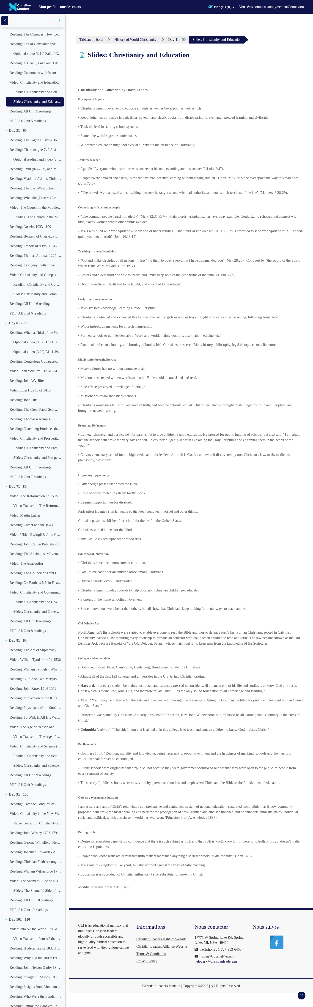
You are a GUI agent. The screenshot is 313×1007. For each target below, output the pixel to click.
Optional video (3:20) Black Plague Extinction (37, 352)
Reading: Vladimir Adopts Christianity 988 (36, 179)
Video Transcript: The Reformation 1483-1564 (37, 506)
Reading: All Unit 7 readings (30, 467)
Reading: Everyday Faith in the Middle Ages (36, 265)
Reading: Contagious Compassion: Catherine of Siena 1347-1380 (36, 361)
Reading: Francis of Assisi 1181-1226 (36, 246)
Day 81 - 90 (18, 640)
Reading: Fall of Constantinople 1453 (36, 44)
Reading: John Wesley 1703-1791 (34, 833)
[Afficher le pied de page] (301, 995)
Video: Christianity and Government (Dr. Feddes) (36, 592)
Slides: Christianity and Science (36, 765)
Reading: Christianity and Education (37, 92)
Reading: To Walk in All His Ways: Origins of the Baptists (36, 717)
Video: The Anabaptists (27, 563)
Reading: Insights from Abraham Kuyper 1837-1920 (36, 987)
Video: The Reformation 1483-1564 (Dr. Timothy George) (36, 496)
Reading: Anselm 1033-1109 (30, 227)
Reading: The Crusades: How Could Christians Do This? (36, 34)
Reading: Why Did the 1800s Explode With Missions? (36, 958)
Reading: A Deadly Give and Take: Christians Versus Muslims (36, 63)
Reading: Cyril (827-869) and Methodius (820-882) (36, 169)
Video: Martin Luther (25, 515)
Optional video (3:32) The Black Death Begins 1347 (37, 342)
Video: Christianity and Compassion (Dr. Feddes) (36, 275)
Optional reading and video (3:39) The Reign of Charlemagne (37, 159)
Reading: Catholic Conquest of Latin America (36, 804)
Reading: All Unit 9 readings (30, 775)
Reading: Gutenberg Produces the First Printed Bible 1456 (36, 429)
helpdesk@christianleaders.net (216, 961)
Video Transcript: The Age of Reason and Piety (37, 737)
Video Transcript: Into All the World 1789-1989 (37, 939)
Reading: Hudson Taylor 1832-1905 (36, 948)
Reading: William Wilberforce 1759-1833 (36, 871)
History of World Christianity (135, 39)
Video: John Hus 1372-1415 (30, 390)
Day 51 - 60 (18, 130)
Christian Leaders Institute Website (161, 939)
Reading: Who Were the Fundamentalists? (36, 996)
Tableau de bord (91, 39)
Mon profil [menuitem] (47, 7)
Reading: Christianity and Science (37, 756)
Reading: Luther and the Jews (31, 525)
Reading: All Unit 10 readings (31, 900)
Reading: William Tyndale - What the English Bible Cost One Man (36, 669)
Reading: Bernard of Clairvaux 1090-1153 (36, 236)
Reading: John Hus (23, 400)
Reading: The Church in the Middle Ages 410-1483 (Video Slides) (37, 217)
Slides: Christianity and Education (37, 102)
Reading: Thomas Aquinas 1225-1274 (36, 255)
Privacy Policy (146, 961)
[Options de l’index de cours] (59, 20)
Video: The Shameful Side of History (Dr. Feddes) (36, 881)
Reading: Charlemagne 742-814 (33, 150)
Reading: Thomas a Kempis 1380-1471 (36, 419)
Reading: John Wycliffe (27, 381)
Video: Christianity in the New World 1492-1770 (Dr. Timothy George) (36, 813)
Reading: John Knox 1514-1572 (33, 688)
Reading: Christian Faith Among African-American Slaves (36, 862)
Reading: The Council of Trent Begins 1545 (36, 573)
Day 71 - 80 (18, 486)
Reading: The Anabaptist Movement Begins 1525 (36, 554)
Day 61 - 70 (18, 323)
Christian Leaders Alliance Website (161, 946)
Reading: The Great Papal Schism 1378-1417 (36, 409)
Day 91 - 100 (18, 794)
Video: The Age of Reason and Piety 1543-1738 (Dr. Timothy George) (36, 727)
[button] (221, 7)
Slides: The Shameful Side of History (37, 890)
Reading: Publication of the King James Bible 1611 (36, 698)
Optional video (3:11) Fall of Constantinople (37, 53)
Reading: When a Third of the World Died (36, 332)
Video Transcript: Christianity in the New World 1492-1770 (37, 823)
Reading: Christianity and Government (37, 602)
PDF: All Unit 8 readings (28, 631)
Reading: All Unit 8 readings (30, 621)
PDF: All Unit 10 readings (29, 910)
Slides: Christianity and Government (37, 611)
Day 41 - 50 (177, 39)
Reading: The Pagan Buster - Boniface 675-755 (36, 140)
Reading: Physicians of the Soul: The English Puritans (36, 708)
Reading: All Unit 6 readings (30, 304)
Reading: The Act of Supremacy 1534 (36, 650)
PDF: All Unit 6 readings (28, 313)
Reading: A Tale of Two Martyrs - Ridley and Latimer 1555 (36, 679)
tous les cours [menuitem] (70, 7)
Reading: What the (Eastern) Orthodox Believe (36, 198)
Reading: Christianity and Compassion (37, 284)
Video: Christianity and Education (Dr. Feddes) (36, 82)
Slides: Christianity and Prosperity (37, 458)
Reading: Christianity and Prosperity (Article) (37, 448)
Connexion (296, 7)
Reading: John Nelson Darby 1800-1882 (36, 967)
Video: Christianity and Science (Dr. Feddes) (36, 746)
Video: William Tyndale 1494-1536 (35, 660)
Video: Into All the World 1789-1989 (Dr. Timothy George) (36, 929)
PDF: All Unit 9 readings (28, 785)
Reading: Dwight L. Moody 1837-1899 (36, 977)
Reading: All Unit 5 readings (30, 111)
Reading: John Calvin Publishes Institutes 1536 (36, 544)
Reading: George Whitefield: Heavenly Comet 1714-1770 (36, 842)
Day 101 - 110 (19, 919)
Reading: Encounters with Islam (33, 73)
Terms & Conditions (151, 954)
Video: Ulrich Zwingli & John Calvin (36, 534)
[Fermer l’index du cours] (4, 20)
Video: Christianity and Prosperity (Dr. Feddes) (36, 438)
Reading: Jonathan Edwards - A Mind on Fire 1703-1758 (36, 852)
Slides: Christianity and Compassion (37, 294)
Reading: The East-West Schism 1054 (36, 188)
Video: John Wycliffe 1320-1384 (33, 371)
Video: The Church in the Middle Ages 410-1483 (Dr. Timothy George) (36, 207)
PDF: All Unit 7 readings (28, 477)
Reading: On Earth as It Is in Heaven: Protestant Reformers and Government (36, 583)
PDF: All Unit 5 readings (28, 121)
